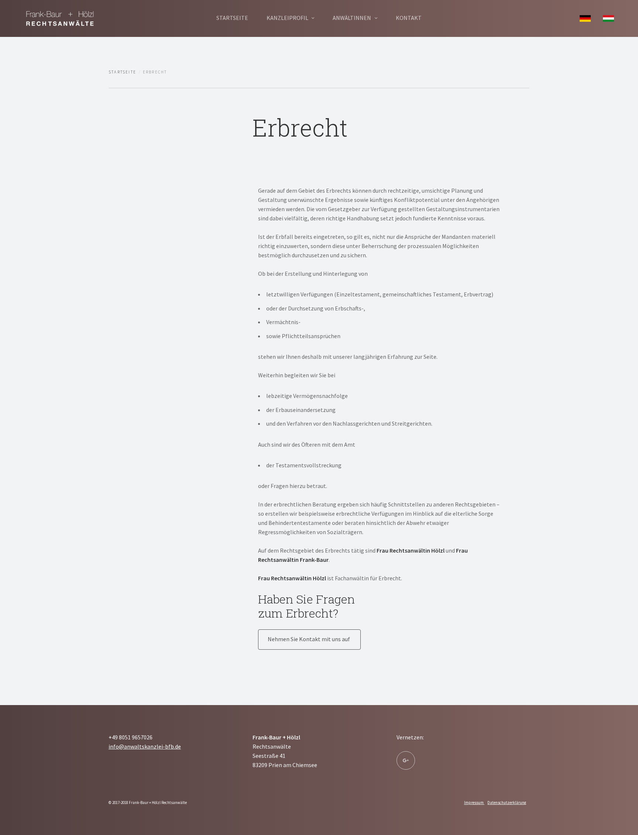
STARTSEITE (232, 17)
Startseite (122, 72)
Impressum (474, 802)
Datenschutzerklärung (506, 802)
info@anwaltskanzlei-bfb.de (145, 746)
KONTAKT (409, 17)
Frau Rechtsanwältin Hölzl (411, 550)
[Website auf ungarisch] (608, 18)
